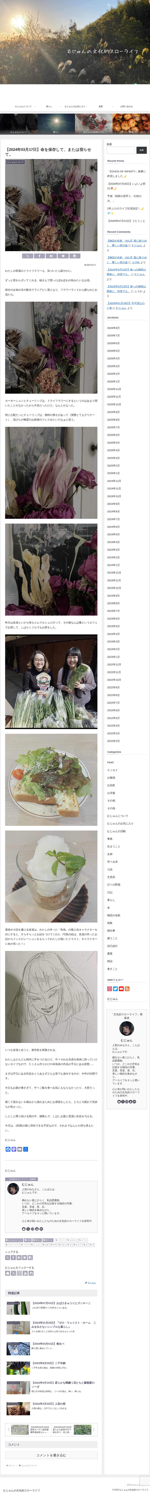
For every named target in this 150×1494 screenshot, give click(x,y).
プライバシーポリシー (137, 1485)
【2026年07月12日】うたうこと (126, 220)
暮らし (38, 1240)
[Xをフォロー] (28, 1229)
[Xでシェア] (27, 255)
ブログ (26, 1245)
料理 (55, 1245)
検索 (109, 144)
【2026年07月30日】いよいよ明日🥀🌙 (126, 186)
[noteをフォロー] (41, 1229)
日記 (29, 1240)
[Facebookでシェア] (39, 255)
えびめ (136, 262)
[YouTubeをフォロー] (37, 1229)
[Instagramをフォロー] (32, 1229)
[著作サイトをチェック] (23, 1229)
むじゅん (28, 1184)
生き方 (78, 1245)
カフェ (84, 1240)
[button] (75, 255)
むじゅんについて (15, 1240)
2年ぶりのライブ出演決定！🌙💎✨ (125, 211)
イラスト (61, 1240)
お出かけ (73, 1240)
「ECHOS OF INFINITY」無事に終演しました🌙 (126, 174)
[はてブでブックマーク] (51, 255)
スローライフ (13, 1245)
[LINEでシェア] (63, 255)
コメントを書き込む (51, 1455)
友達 (46, 1245)
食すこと (49, 1240)
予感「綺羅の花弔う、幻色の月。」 (124, 198)
